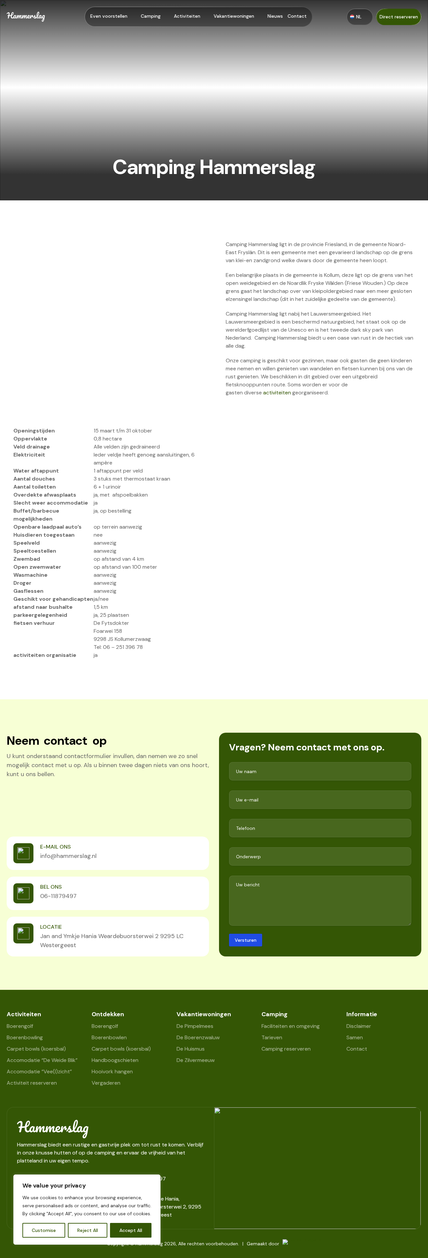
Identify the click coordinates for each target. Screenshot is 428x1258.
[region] (86, 1210)
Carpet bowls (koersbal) (36, 1048)
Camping (150, 16)
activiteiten (277, 392)
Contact (297, 16)
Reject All (87, 1230)
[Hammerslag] (110, 1129)
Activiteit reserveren (32, 1082)
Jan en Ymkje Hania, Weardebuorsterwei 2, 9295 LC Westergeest (167, 1206)
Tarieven (271, 1037)
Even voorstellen (108, 16)
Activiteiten (187, 16)
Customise (44, 1230)
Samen (354, 1037)
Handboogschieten (115, 1060)
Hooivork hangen (112, 1071)
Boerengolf (20, 1026)
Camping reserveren (286, 1048)
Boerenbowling (25, 1037)
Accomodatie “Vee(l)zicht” (39, 1071)
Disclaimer (358, 1026)
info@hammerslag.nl (68, 856)
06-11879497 (58, 896)
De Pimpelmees (195, 1026)
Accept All (130, 1230)
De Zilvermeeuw (196, 1060)
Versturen (245, 940)
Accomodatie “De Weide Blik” (42, 1060)
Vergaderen (106, 1082)
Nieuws (275, 16)
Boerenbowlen (109, 1037)
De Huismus (191, 1048)
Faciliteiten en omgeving (290, 1026)
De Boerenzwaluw (198, 1037)
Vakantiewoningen (234, 16)
